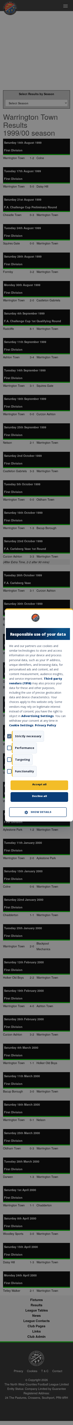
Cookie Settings (21, 725)
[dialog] (39, 714)
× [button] (65, 619)
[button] (38, 812)
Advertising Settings (37, 716)
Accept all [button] (39, 784)
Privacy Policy (45, 725)
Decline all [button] (39, 796)
